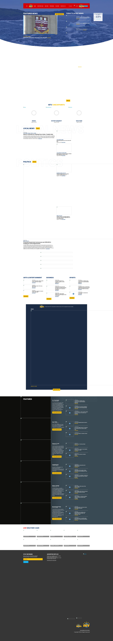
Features (57, 6)
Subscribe (26, 561)
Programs (52, 6)
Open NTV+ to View (34, 386)
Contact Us (63, 6)
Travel (35, 133)
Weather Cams (40, 6)
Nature (62, 152)
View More (26, 296)
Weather (46, 6)
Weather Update (59, 14)
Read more (49, 37)
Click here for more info (51, 560)
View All (68, 100)
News (35, 6)
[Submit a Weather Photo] (98, 23)
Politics (27, 241)
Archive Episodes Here (57, 412)
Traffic (31, 133)
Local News (25, 36)
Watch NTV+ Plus (56, 389)
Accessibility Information (85, 630)
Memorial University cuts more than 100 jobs (35, 37)
